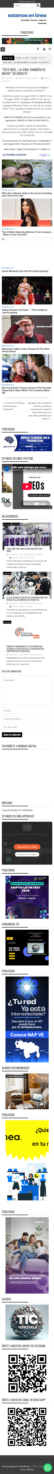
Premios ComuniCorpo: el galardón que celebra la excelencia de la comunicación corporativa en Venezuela (25, 649)
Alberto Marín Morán (28, 78)
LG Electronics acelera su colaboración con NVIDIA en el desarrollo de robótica (26, 598)
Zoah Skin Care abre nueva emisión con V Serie (24, 550)
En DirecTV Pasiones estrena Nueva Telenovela (14, 406)
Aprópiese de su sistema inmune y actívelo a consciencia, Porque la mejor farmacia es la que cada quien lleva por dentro (39, 411)
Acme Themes (27, 1469)
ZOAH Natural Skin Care (23, 557)
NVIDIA (29, 606)
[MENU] (3, 49)
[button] (47, 1467)
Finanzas (15, 524)
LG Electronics (19, 606)
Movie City (6, 81)
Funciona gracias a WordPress (16, 1466)
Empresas (7, 524)
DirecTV (47, 78)
